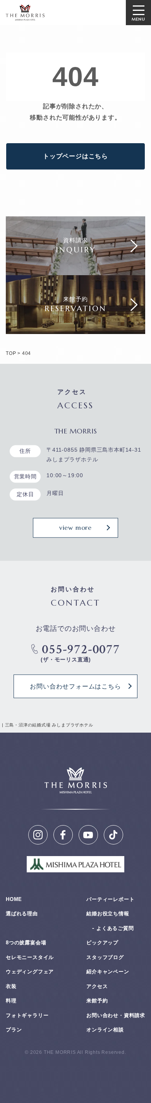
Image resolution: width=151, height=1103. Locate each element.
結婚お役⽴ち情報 (107, 913)
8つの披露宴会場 (26, 942)
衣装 (11, 986)
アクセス (97, 986)
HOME (14, 899)
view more (75, 527)
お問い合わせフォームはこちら (75, 686)
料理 (11, 1001)
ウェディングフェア (30, 972)
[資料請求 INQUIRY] (75, 269)
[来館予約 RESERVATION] (75, 328)
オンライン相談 (105, 1030)
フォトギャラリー (27, 1015)
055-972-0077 (81, 649)
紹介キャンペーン (107, 972)
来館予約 (97, 1001)
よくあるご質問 (115, 928)
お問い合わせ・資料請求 (115, 1015)
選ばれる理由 (22, 913)
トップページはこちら (75, 156)
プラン (14, 1030)
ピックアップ (102, 942)
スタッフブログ (105, 957)
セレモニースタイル (30, 957)
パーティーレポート (110, 899)
